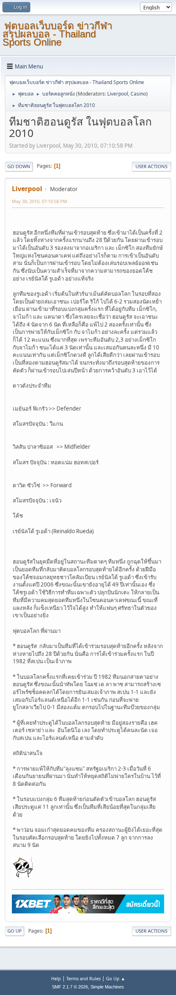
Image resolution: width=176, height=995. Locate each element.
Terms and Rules (83, 978)
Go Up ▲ (115, 978)
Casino (138, 93)
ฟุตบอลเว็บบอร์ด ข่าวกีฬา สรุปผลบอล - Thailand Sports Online (57, 34)
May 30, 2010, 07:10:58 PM (39, 201)
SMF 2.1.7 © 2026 (70, 986)
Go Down (18, 166)
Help (56, 978)
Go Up (14, 931)
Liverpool (117, 93)
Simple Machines (107, 986)
